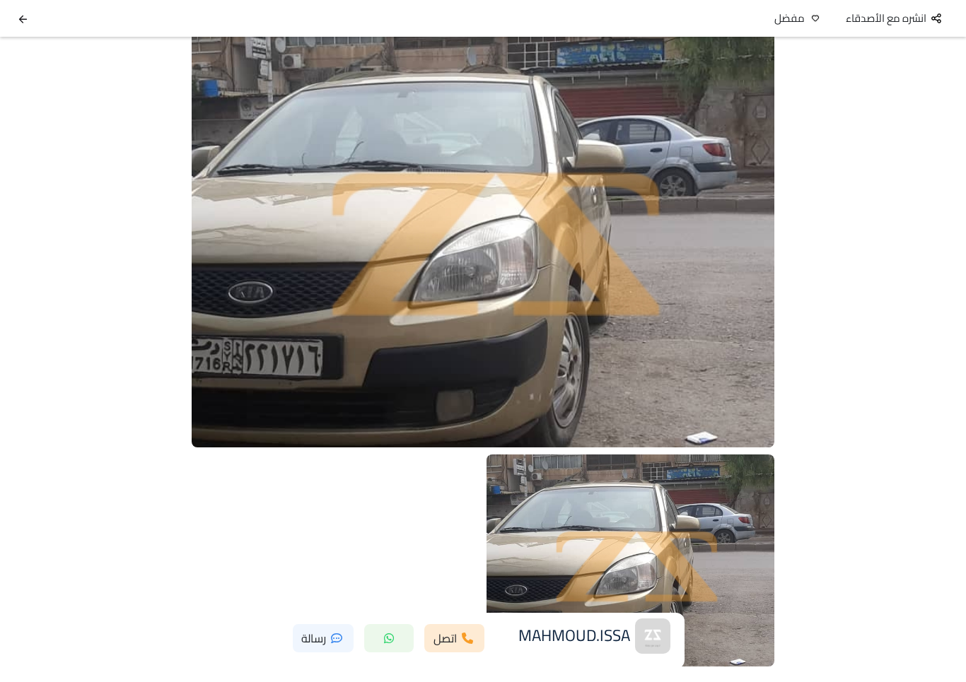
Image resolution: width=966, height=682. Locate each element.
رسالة (313, 638)
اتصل (445, 638)
